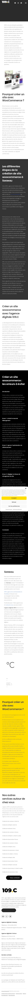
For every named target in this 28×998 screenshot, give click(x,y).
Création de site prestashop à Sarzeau (10, 839)
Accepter (14, 498)
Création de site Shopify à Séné (8, 857)
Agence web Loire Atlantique (18, 944)
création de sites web (15, 901)
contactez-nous (9, 605)
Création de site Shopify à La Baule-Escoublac (11, 835)
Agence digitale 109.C (5, 991)
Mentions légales (19, 993)
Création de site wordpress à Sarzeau (10, 853)
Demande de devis (12, 995)
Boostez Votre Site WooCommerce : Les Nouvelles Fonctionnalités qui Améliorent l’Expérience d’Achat (11, 966)
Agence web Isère (6, 944)
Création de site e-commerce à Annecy (8, 993)
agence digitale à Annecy (10, 898)
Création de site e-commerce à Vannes (10, 843)
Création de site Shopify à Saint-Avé (9, 824)
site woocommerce (15, 194)
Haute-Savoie (18, 898)
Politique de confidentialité (17, 509)
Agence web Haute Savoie (7, 943)
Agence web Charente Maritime (9, 946)
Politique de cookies (9, 509)
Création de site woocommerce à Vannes (10, 850)
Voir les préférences (14, 506)
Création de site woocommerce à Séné (10, 872)
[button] (26, 488)
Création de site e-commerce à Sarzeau (10, 832)
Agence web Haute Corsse (14, 948)
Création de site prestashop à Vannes (10, 861)
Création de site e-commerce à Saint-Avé (10, 821)
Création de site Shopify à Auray (8, 846)
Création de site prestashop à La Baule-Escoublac (12, 868)
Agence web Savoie (20, 943)
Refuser (14, 502)
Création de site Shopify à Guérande (9, 864)
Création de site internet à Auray (9, 828)
